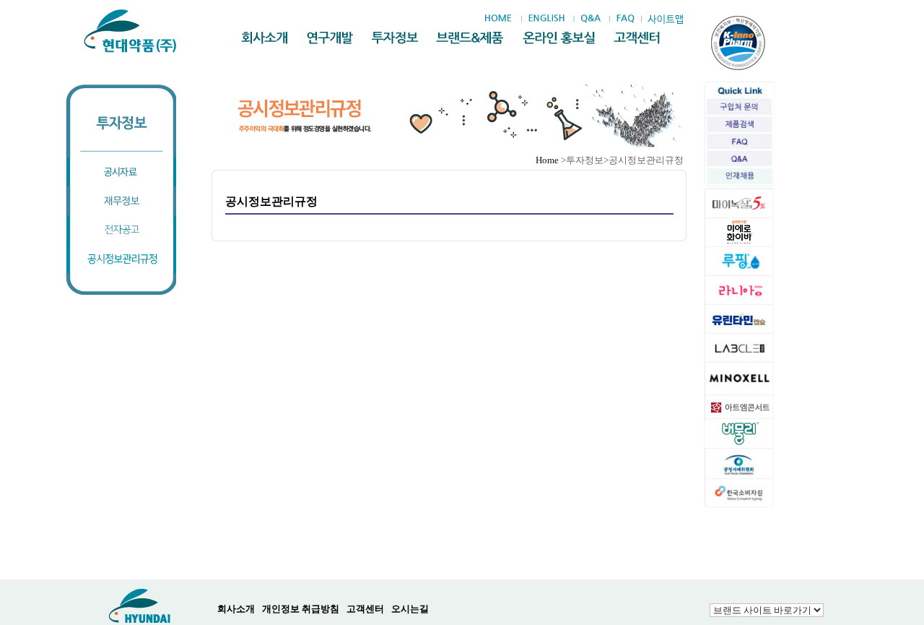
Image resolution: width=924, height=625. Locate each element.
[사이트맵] (665, 19)
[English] (546, 18)
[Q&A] (590, 18)
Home (547, 160)
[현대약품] (131, 31)
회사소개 (236, 608)
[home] (501, 18)
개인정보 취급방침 (300, 608)
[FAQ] (625, 18)
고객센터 (365, 608)
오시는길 (410, 608)
